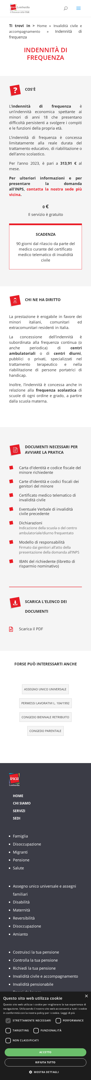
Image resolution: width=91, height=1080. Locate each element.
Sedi (16, 818)
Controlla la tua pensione (35, 960)
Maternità (21, 910)
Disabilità (21, 902)
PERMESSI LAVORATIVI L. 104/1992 (45, 703)
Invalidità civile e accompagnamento (45, 976)
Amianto (20, 934)
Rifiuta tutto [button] (45, 1062)
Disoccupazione (27, 844)
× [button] (86, 996)
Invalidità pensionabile (33, 984)
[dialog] (45, 1036)
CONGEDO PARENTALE (45, 731)
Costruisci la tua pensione (36, 952)
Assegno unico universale (45, 689)
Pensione (21, 859)
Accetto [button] (45, 1052)
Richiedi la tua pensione (34, 968)
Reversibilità (24, 918)
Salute (18, 867)
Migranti (20, 852)
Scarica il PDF (31, 628)
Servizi (19, 811)
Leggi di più (68, 1013)
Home (42, 25)
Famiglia (20, 836)
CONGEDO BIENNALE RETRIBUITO (45, 717)
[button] (45, 1072)
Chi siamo (22, 803)
